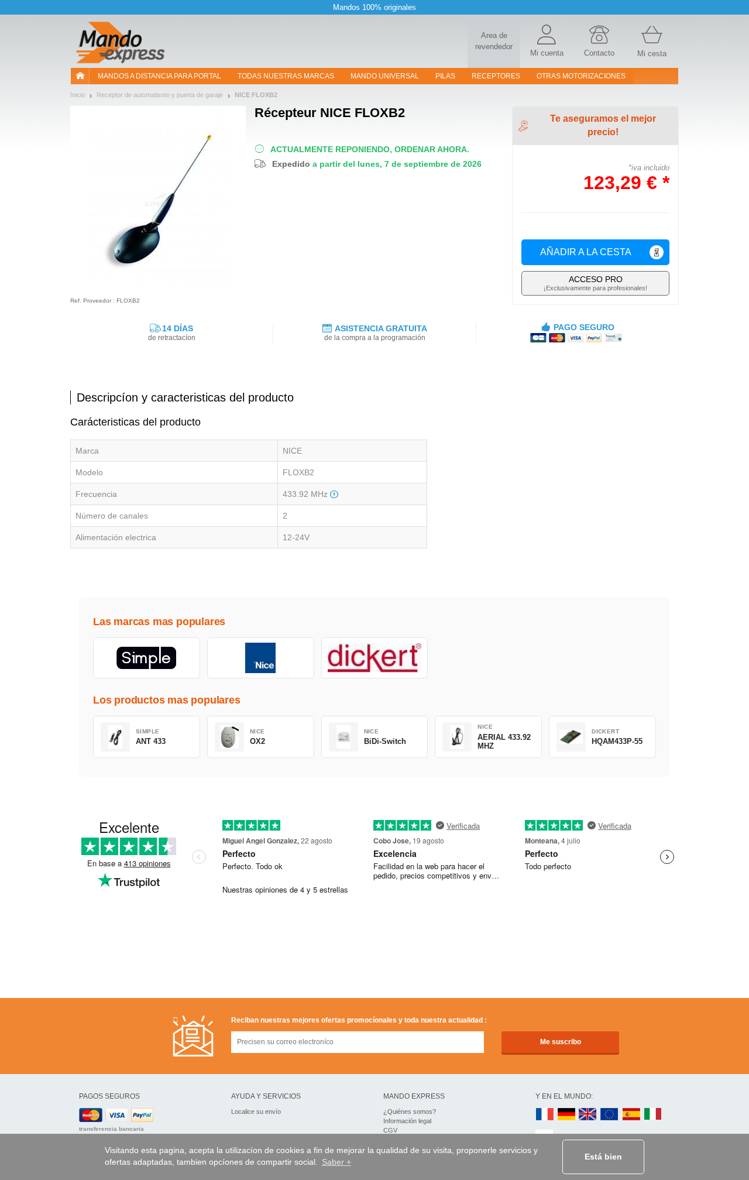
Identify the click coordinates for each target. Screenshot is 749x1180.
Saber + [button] (336, 1162)
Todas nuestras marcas (286, 76)
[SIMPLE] (146, 657)
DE (566, 1114)
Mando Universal (385, 76)
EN (609, 1114)
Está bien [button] (603, 1156)
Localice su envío (256, 1111)
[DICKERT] (374, 657)
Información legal (407, 1120)
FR (544, 1114)
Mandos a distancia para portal (159, 76)
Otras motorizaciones (581, 76)
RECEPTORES (496, 76)
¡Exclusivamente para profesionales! (595, 283)
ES (631, 1114)
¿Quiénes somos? (409, 1111)
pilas (445, 76)
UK (588, 1114)
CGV (390, 1130)
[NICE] (260, 657)
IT (653, 1114)
